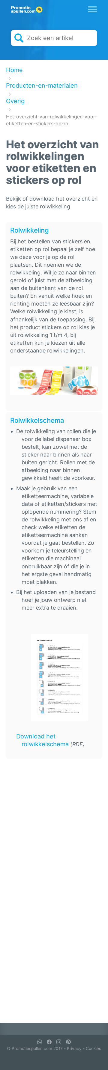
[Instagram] (58, 1042)
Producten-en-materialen (42, 85)
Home (14, 70)
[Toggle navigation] (92, 8)
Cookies (93, 1048)
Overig (15, 101)
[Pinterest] (68, 1042)
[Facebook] (49, 1042)
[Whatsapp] (39, 1042)
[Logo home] (27, 10)
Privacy (74, 1048)
